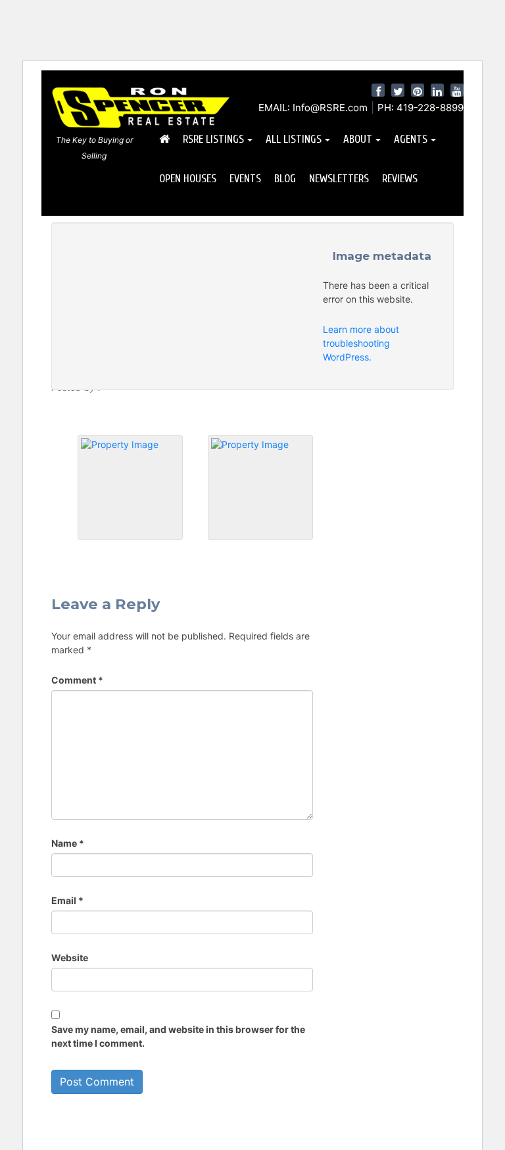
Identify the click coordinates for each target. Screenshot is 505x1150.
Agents (410, 139)
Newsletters (339, 178)
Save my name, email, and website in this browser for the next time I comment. (178, 1036)
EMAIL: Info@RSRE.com (313, 107)
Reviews (400, 178)
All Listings (294, 139)
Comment (77, 680)
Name (67, 843)
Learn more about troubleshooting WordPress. (361, 343)
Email (67, 900)
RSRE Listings (213, 139)
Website (69, 957)
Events (245, 178)
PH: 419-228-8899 (420, 107)
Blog (285, 178)
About (357, 139)
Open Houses (187, 178)
